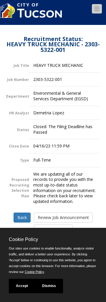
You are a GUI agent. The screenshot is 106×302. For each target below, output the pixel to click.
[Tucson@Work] (31, 14)
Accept (22, 286)
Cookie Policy (34, 272)
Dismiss (49, 286)
